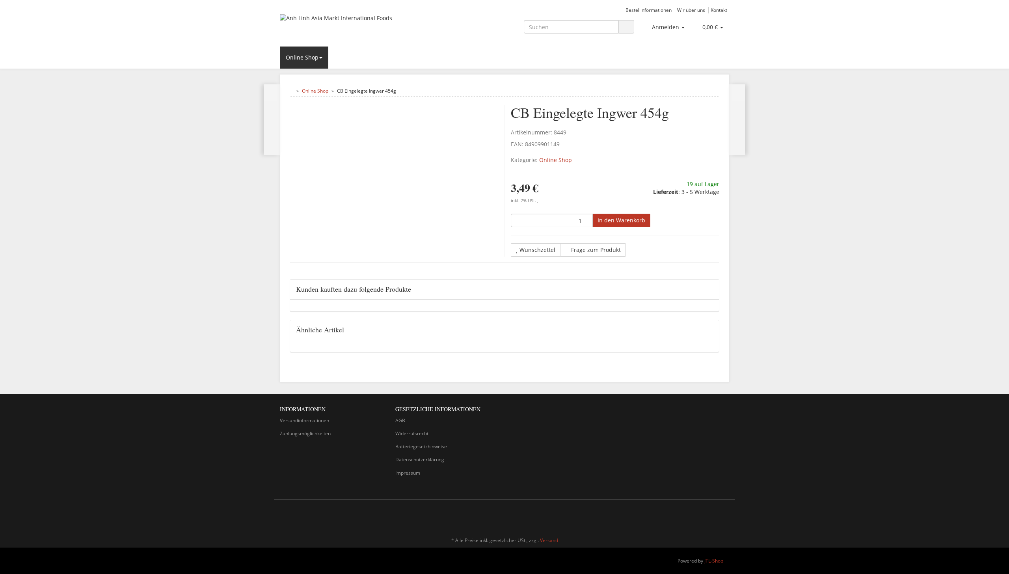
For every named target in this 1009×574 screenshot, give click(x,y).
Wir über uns (691, 10)
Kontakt (719, 10)
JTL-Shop (713, 560)
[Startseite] (291, 91)
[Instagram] (724, 517)
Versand (549, 540)
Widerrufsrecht (411, 433)
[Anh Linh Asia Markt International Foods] (351, 26)
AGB (400, 420)
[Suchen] (626, 27)
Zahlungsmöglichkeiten (305, 433)
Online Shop (302, 57)
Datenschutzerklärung (419, 459)
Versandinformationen (304, 420)
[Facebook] (713, 517)
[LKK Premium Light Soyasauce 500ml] (737, 119)
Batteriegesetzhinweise (421, 446)
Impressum (407, 473)
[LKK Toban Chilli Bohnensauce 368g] (272, 119)
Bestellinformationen (649, 10)
